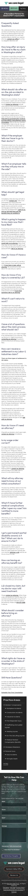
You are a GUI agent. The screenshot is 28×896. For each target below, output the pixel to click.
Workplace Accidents (14, 708)
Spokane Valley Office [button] (14, 869)
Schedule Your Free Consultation (12, 692)
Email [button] (15, 8)
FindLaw (14, 892)
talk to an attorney (17, 248)
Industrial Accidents (13, 717)
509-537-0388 (20, 602)
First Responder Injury (14, 721)
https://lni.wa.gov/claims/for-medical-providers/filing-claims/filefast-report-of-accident (13, 120)
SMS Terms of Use (15, 846)
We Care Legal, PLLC (13, 883)
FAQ (6, 764)
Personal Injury (10, 751)
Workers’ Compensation (13, 705)
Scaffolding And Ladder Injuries (13, 726)
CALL (24, 8)
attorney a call (14, 552)
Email (4, 818)
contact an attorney (12, 104)
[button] (4, 8)
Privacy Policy (20, 887)
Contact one (13, 200)
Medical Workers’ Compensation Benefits (13, 741)
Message (4, 826)
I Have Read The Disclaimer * (12, 849)
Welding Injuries (12, 731)
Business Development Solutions (13, 889)
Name (3, 801)
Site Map (12, 887)
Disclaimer (5, 846)
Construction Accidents (14, 712)
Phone (4, 809)
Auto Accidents (12, 755)
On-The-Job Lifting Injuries (16, 736)
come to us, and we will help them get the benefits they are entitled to (13, 211)
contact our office (13, 39)
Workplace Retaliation (12, 747)
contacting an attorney (8, 339)
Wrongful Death (12, 759)
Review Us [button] (14, 875)
